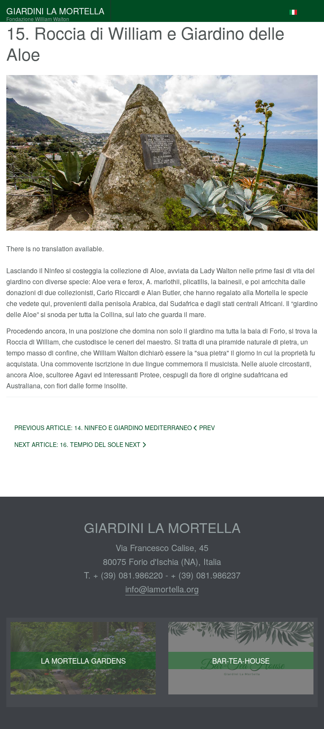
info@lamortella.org (162, 589)
